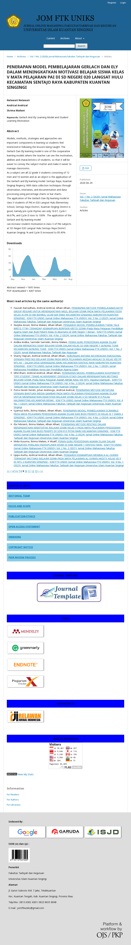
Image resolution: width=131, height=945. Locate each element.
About (79, 38)
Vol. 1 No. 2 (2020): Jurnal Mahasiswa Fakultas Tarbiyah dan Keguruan (65, 56)
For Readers (13, 794)
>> (41, 471)
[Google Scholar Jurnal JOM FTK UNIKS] (27, 838)
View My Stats (26, 774)
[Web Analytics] (12, 774)
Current (51, 38)
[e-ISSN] (103, 838)
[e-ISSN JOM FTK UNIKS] (19, 861)
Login (123, 2)
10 (26, 471)
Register (112, 2)
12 (32, 471)
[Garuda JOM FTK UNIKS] (65, 838)
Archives (65, 38)
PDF (87, 168)
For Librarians (14, 804)
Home (10, 56)
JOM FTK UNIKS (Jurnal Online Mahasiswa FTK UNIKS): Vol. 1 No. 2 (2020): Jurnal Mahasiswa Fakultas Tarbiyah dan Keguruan (68, 350)
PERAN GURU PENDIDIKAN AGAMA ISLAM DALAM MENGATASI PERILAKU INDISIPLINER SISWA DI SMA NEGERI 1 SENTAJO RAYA (64, 443)
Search (81, 46)
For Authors (13, 799)
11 (29, 471)
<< (8, 471)
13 (36, 471)
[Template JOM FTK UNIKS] (56, 602)
